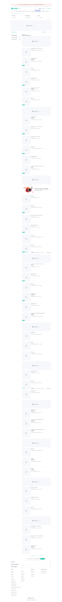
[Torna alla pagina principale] (16, 8)
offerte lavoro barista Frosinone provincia (47, 11)
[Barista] (36, 72)
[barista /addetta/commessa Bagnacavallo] (36, 423)
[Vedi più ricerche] (50, 11)
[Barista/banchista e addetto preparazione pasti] (36, 317)
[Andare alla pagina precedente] (31, 556)
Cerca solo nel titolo (14, 37)
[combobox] (18, 17)
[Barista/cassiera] (36, 336)
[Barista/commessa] (36, 297)
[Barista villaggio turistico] (36, 229)
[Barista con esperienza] (36, 491)
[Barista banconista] (36, 307)
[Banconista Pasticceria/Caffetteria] (36, 530)
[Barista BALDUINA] (36, 549)
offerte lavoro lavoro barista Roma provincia (20, 11)
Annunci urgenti (14, 39)
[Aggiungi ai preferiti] (29, 49)
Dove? (39, 15)
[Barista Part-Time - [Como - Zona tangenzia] (36, 540)
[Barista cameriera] (36, 277)
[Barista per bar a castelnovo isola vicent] (36, 130)
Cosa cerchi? (13, 15)
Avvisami (43, 558)
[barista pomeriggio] (36, 62)
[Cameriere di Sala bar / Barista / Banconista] (36, 170)
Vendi (49, 8)
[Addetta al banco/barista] (36, 501)
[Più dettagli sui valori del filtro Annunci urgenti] (16, 39)
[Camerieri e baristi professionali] (36, 140)
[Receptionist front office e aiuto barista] (36, 52)
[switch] (19, 37)
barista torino (28, 11)
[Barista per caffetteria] (36, 82)
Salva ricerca (15, 32)
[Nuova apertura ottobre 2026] (36, 92)
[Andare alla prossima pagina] (42, 556)
